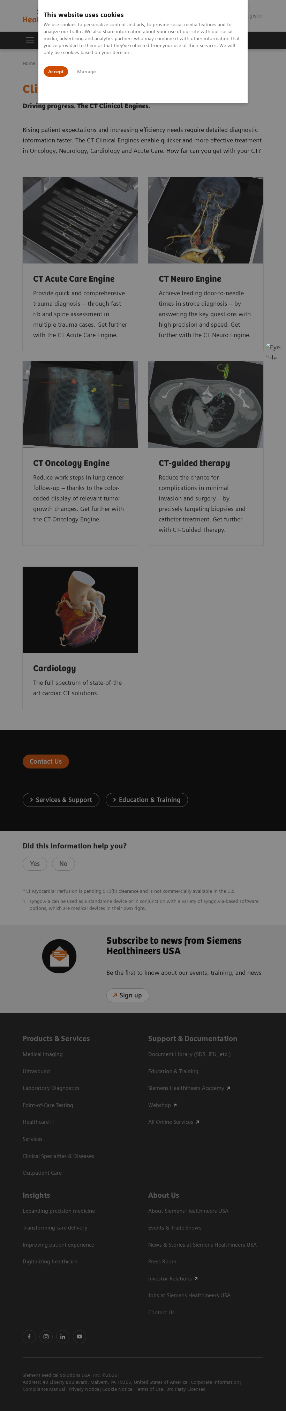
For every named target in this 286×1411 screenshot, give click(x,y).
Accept (55, 71)
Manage (86, 71)
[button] (273, 350)
